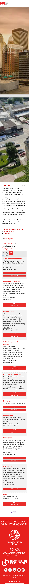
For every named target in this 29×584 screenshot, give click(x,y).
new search (6, 250)
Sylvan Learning (9, 466)
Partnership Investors (10, 227)
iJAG (5, 494)
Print (6, 256)
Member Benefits (9, 231)
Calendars (7, 233)
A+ (25, 185)
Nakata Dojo (8, 415)
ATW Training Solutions (12, 258)
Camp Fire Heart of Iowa (12, 281)
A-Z (11, 253)
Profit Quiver (8, 438)
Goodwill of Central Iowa (12, 374)
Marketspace (8, 238)
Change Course (9, 311)
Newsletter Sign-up (14, 581)
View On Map (7, 248)
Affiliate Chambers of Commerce (14, 229)
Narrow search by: (8, 243)
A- (22, 185)
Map (14, 273)
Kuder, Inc (7, 401)
